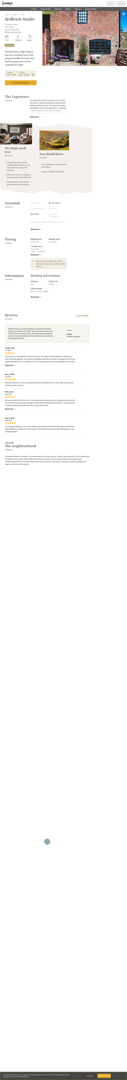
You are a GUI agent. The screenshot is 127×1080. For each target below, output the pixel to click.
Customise (90, 1076)
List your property (90, 9)
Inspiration (58, 9)
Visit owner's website (14, 32)
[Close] (124, 1076)
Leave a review (82, 316)
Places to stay (45, 9)
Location (34, 9)
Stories (68, 9)
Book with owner (20, 83)
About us (78, 9)
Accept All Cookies (104, 1076)
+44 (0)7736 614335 (12, 29)
